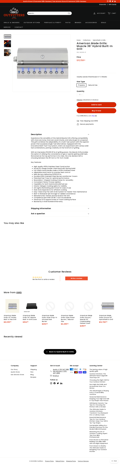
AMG (19, 292)
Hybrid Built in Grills (99, 40)
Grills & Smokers (12, 22)
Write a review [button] (76, 278)
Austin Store (15, 372)
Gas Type (81, 82)
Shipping (79, 100)
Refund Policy (60, 461)
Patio (68, 22)
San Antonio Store (17, 375)
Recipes (33, 377)
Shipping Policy (71, 461)
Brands (78, 22)
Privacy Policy (49, 461)
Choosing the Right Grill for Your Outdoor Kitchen (99, 381)
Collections (86, 40)
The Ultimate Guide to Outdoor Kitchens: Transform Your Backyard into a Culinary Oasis (99, 412)
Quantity (80, 91)
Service (7, 27)
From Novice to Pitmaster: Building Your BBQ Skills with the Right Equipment (99, 441)
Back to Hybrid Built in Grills (61, 352)
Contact (19, 27)
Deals (103, 22)
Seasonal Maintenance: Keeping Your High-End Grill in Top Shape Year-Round (99, 398)
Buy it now (96, 110)
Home (79, 40)
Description (36, 134)
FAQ (31, 372)
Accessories (91, 22)
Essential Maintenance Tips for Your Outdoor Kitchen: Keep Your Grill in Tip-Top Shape (99, 420)
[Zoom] (41, 63)
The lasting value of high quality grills (98, 370)
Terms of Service (83, 461)
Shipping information (41, 208)
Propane (81, 85)
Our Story (14, 369)
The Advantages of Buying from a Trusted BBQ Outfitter (99, 392)
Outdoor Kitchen (32, 22)
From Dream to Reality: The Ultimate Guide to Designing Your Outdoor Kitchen (98, 448)
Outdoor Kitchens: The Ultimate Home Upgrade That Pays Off (98, 375)
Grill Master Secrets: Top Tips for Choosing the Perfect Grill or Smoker (98, 405)
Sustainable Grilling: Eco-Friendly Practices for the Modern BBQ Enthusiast (99, 427)
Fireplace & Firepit (52, 22)
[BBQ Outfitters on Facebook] (55, 383)
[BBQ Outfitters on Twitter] (58, 383)
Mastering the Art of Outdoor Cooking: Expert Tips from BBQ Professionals (98, 434)
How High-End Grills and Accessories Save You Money (98, 386)
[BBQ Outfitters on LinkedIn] (61, 383)
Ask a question (38, 213)
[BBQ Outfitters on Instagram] (51, 383)
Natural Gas (92, 85)
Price (79, 57)
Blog (32, 375)
